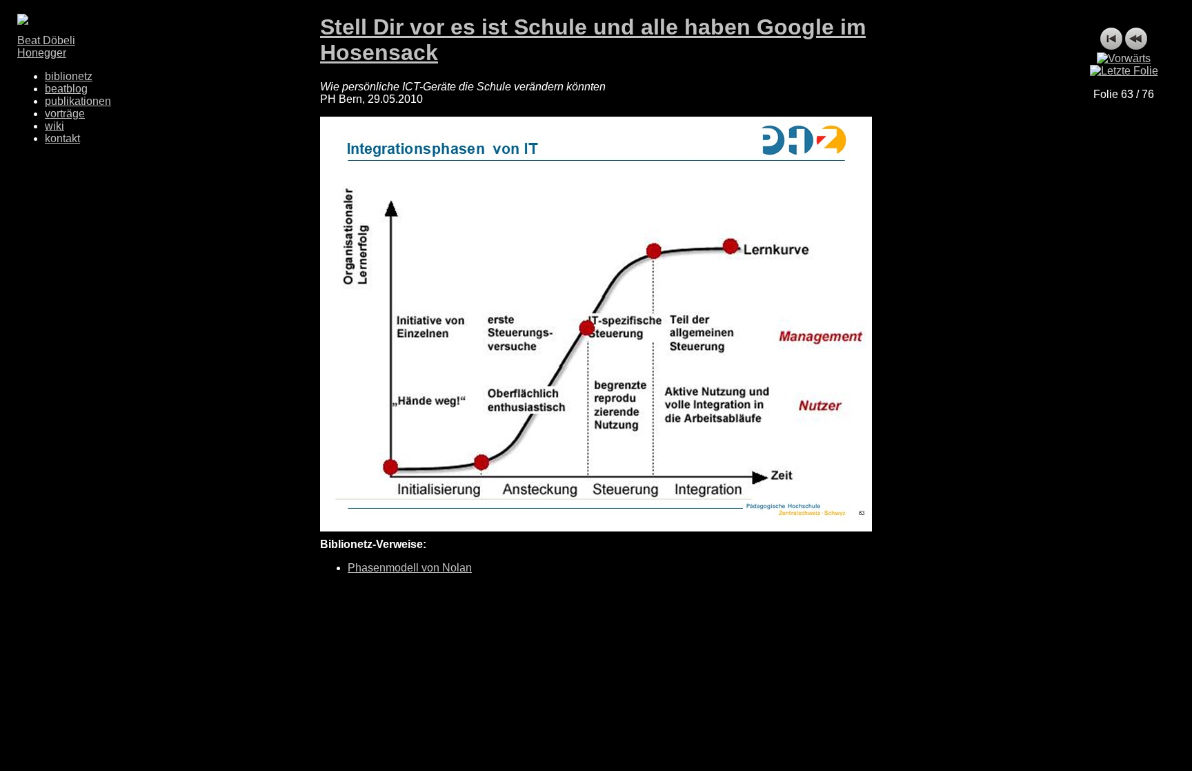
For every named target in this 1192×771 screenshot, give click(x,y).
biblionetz (68, 76)
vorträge (65, 113)
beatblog (66, 89)
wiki (54, 126)
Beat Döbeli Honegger (46, 47)
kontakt (62, 138)
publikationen (78, 101)
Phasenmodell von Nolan (410, 568)
